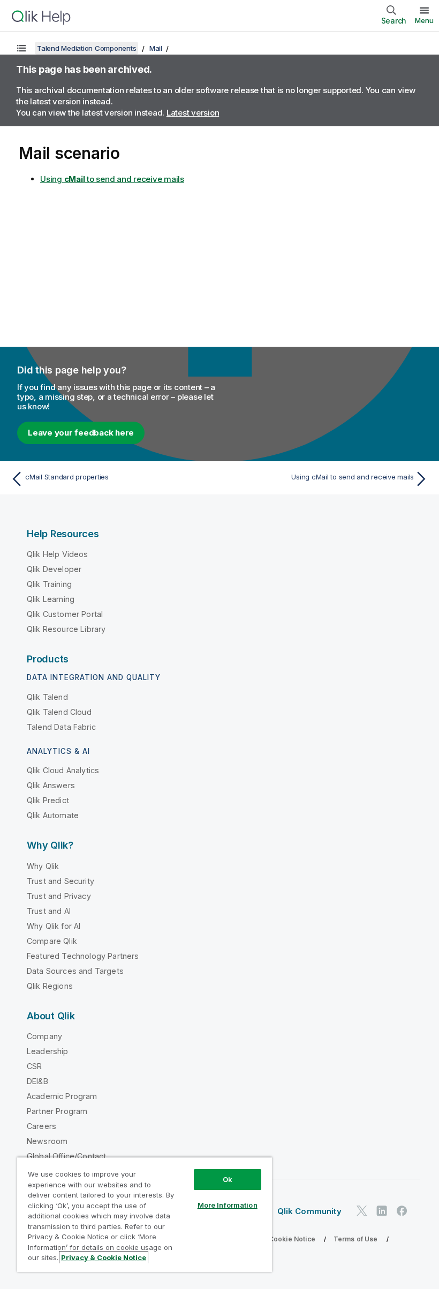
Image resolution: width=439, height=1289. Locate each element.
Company (44, 1036)
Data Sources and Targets (75, 970)
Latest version (193, 113)
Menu (424, 20)
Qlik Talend (47, 696)
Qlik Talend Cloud (59, 711)
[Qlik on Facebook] (402, 1210)
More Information (228, 1205)
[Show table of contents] (21, 48)
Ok (227, 1179)
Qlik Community (309, 1211)
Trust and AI (49, 911)
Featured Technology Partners (83, 955)
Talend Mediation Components (86, 48)
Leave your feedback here (81, 433)
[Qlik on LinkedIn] (382, 1210)
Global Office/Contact (66, 1156)
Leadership (48, 1051)
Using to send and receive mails (112, 179)
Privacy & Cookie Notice (275, 1239)
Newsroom (47, 1141)
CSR (34, 1066)
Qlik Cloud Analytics (63, 770)
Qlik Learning (50, 599)
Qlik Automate (53, 815)
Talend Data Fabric (61, 726)
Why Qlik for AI (53, 925)
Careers (41, 1126)
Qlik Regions (50, 985)
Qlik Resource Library (66, 629)
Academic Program (62, 1096)
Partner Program (57, 1111)
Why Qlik (43, 866)
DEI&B (37, 1081)
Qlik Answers (51, 785)
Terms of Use (356, 1239)
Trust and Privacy (59, 896)
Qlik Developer (54, 569)
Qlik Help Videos (57, 554)
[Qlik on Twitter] (362, 1210)
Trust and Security (60, 881)
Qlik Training (49, 584)
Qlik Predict (48, 800)
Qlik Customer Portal (65, 614)
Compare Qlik (52, 940)
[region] (144, 1214)
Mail (155, 48)
